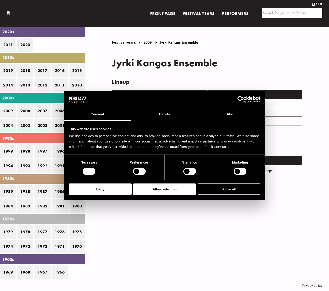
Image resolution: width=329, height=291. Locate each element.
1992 (42, 165)
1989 (8, 191)
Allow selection (165, 189)
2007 (42, 110)
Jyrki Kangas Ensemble (178, 42)
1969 (8, 272)
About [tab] (232, 114)
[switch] (139, 171)
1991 (60, 165)
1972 (42, 246)
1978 (25, 231)
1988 (25, 191)
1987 (42, 191)
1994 (8, 165)
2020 (25, 44)
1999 (8, 151)
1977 (42, 231)
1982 (42, 206)
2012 (42, 85)
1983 (25, 206)
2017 (42, 70)
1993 (25, 165)
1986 (60, 191)
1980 (77, 206)
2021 (8, 44)
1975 (77, 231)
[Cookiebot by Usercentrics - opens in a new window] (240, 99)
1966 (60, 272)
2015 (77, 70)
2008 (25, 110)
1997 (42, 151)
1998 (25, 151)
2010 (77, 85)
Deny (100, 189)
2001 (60, 125)
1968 (25, 272)
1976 (60, 231)
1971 (60, 246)
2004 (8, 125)
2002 (42, 125)
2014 (8, 85)
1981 (60, 206)
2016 (60, 70)
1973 (25, 246)
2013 (25, 85)
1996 (60, 151)
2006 (60, 110)
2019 (8, 70)
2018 (25, 70)
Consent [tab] (97, 114)
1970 (77, 246)
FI (313, 4)
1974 (8, 246)
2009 (8, 110)
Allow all (229, 189)
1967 (42, 272)
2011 (60, 85)
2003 (25, 125)
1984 (8, 206)
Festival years (124, 42)
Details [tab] (164, 114)
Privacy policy (312, 286)
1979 (8, 231)
